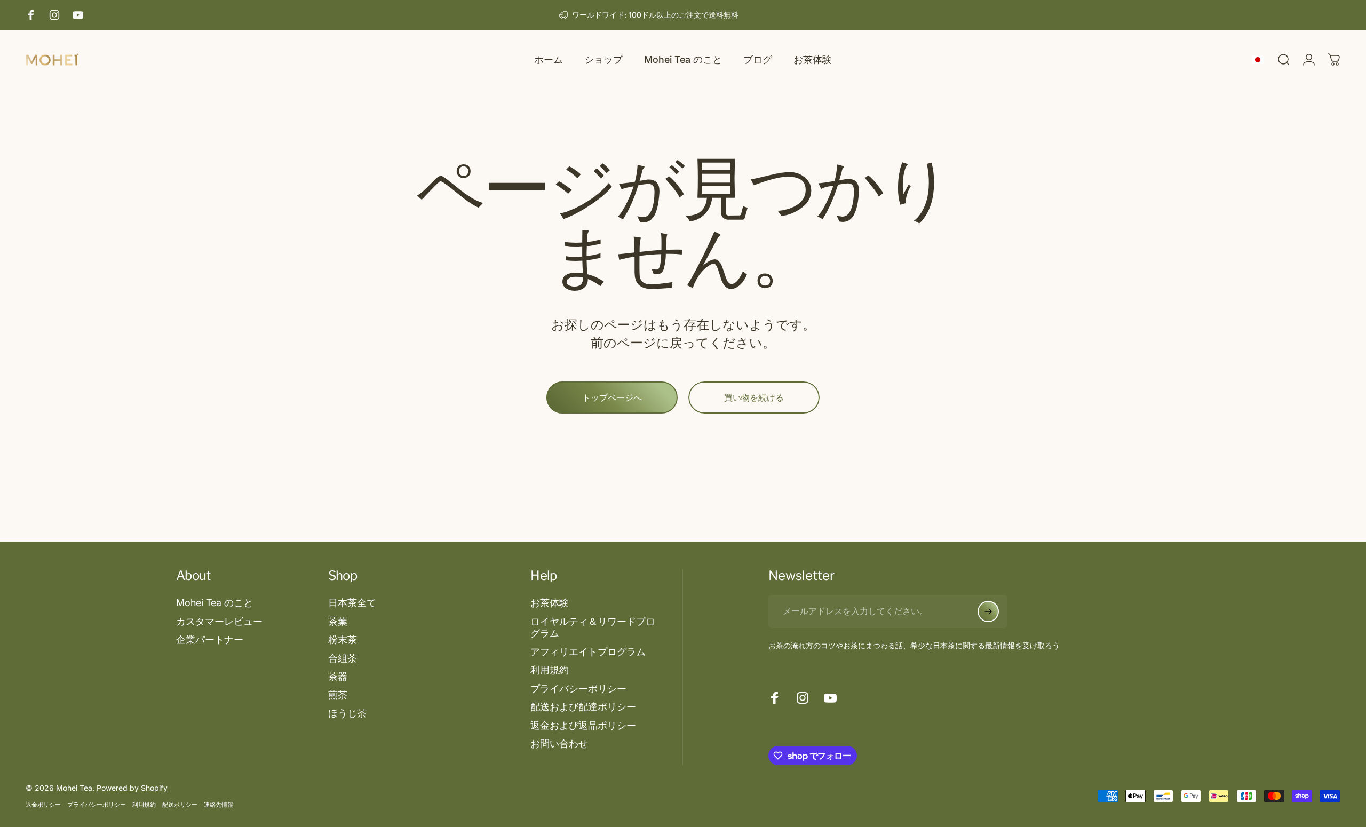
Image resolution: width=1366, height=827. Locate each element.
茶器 (337, 676)
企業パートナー (209, 639)
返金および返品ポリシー (583, 725)
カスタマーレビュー (219, 621)
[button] (1260, 60)
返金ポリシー (43, 804)
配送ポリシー (179, 804)
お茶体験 (549, 602)
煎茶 (337, 695)
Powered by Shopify (132, 787)
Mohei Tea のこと (214, 602)
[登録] (988, 611)
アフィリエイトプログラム (588, 651)
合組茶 (342, 658)
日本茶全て (352, 602)
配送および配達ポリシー (583, 706)
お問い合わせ (559, 743)
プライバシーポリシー (578, 688)
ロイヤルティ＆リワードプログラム (592, 627)
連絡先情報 (218, 804)
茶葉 (337, 621)
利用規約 (549, 669)
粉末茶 (342, 639)
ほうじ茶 (347, 713)
